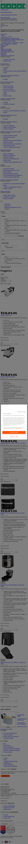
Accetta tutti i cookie (14, 432)
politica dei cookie (18, 428)
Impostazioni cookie (14, 436)
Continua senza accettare (21, 411)
